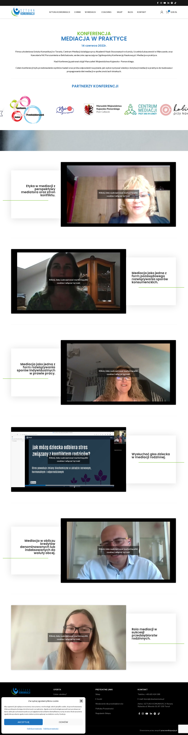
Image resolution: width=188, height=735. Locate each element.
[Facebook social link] (157, 3)
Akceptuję (23, 722)
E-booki (98, 699)
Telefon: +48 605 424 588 (149, 694)
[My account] (162, 12)
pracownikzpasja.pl (169, 730)
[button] (81, 701)
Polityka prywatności (34, 728)
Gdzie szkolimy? (60, 694)
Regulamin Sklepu (103, 713)
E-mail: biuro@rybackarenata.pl (151, 699)
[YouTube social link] (165, 3)
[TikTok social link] (175, 3)
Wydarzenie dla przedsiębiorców (109, 703)
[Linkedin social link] (168, 3)
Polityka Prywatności (104, 708)
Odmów (63, 722)
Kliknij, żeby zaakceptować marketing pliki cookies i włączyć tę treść (118, 194)
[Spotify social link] (172, 3)
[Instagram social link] (161, 3)
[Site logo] (23, 11)
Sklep (97, 694)
